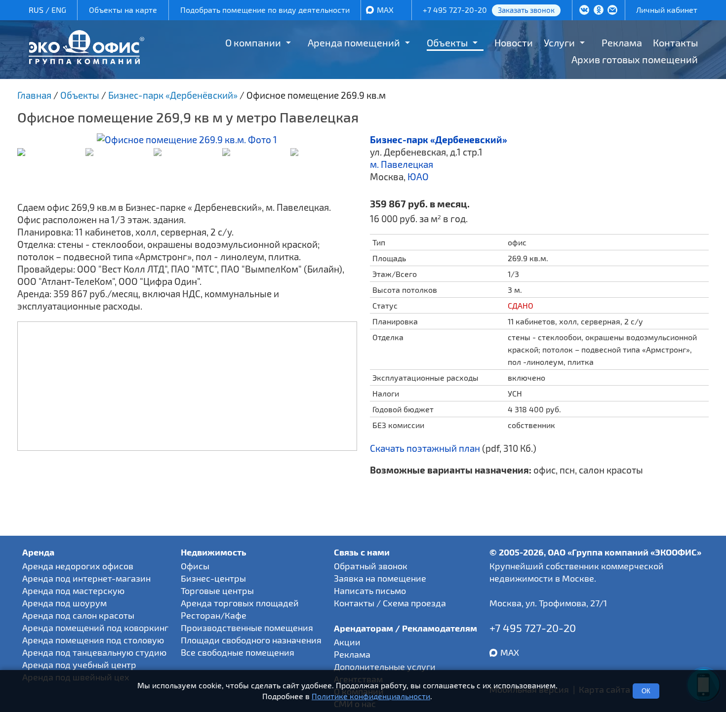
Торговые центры (217, 590)
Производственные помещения (247, 627)
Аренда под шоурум (64, 602)
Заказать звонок (526, 9)
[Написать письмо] (612, 11)
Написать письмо (370, 590)
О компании (253, 42)
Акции (347, 641)
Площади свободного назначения (251, 639)
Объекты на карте (123, 9)
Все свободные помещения (237, 652)
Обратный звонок (370, 565)
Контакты (675, 42)
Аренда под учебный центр (79, 664)
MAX (385, 9)
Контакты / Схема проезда (390, 602)
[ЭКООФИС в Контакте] (584, 11)
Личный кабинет (666, 9)
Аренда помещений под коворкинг (95, 627)
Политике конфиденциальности (371, 696)
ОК (646, 691)
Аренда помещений (354, 42)
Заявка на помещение (380, 578)
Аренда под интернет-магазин (86, 578)
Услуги (559, 42)
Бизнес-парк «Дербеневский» (438, 139)
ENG (58, 9)
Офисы (195, 565)
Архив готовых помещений (634, 59)
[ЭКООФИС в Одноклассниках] (598, 11)
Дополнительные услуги (385, 666)
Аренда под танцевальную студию (94, 652)
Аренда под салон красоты (78, 615)
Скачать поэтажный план (425, 448)
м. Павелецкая (401, 164)
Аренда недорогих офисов (77, 565)
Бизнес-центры (213, 578)
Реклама (622, 42)
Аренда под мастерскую (73, 590)
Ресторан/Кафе (213, 615)
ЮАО (418, 176)
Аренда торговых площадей (240, 602)
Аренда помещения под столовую (93, 639)
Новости (513, 42)
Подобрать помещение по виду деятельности (265, 9)
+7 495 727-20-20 (455, 9)
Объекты (447, 42)
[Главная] (86, 60)
